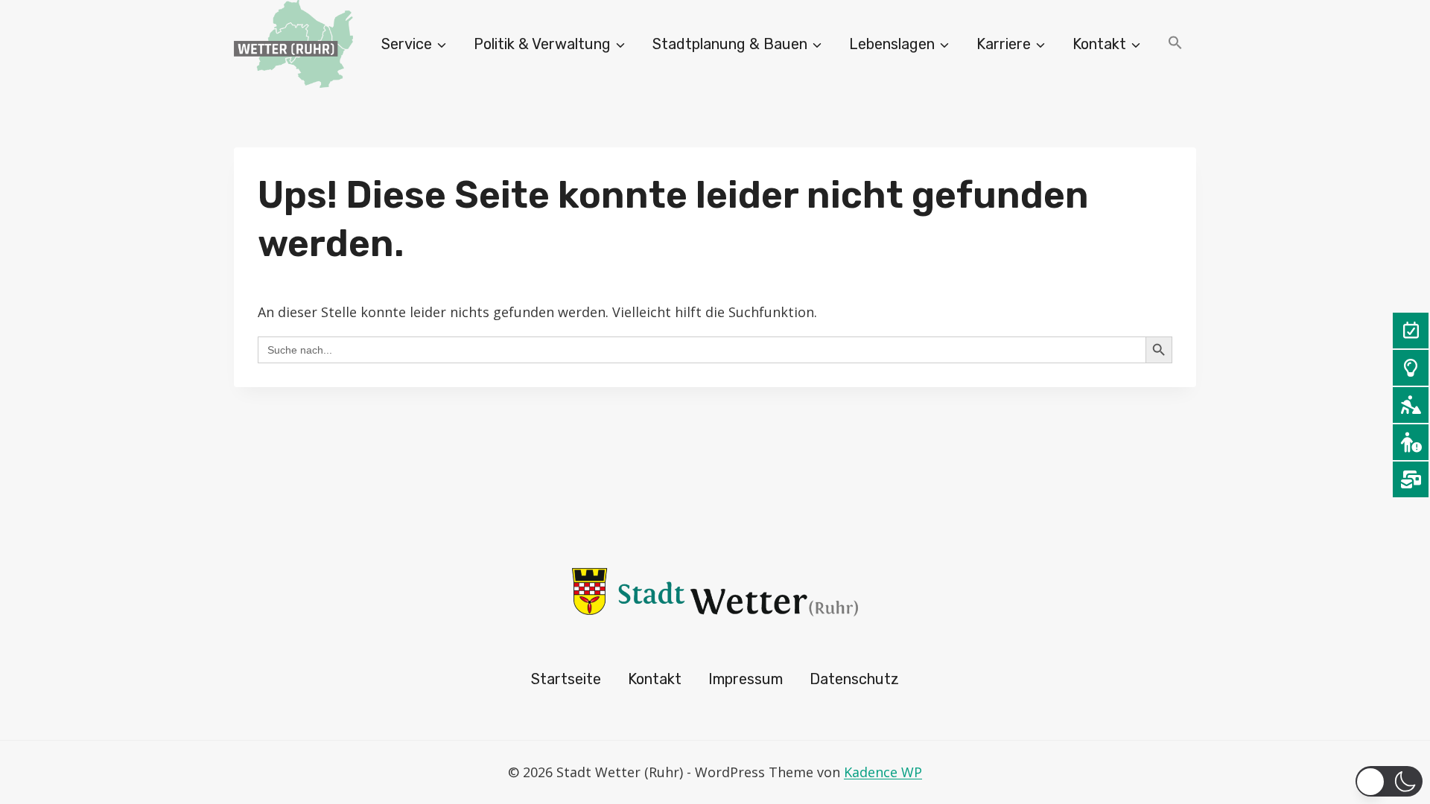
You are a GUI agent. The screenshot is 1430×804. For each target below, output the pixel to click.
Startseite (566, 679)
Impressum (745, 679)
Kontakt (654, 679)
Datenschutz (854, 679)
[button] (1175, 44)
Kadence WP (883, 772)
